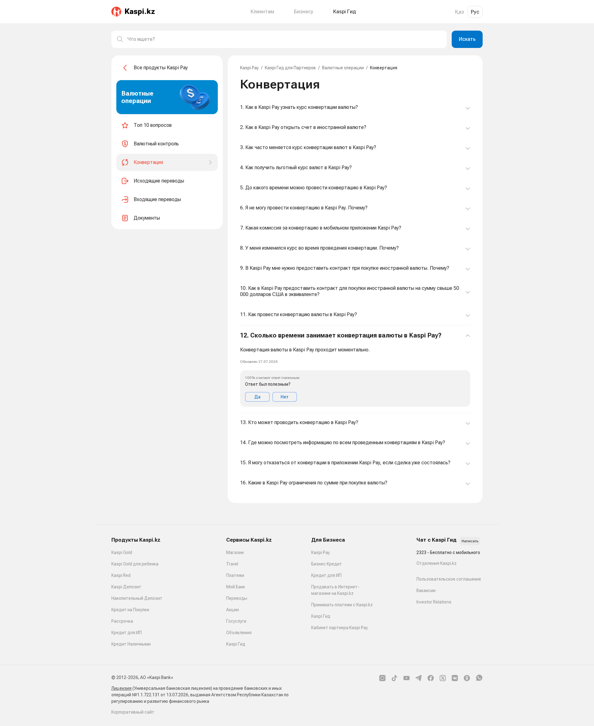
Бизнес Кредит (326, 563)
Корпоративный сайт (132, 712)
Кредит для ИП (126, 632)
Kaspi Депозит (126, 586)
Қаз (459, 12)
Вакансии (426, 590)
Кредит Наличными (131, 644)
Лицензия (121, 688)
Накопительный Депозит (136, 598)
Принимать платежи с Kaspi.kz (342, 604)
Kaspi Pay (249, 67)
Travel (232, 563)
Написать (470, 541)
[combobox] (284, 39)
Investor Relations (433, 601)
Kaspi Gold (121, 552)
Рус (475, 12)
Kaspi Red (121, 575)
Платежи (235, 575)
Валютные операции (343, 67)
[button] (355, 369)
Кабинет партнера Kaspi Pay (339, 627)
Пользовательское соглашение (448, 579)
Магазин (235, 552)
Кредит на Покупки (130, 609)
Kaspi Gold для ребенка (134, 563)
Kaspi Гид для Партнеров (290, 67)
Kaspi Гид (235, 644)
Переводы (236, 598)
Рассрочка (122, 621)
